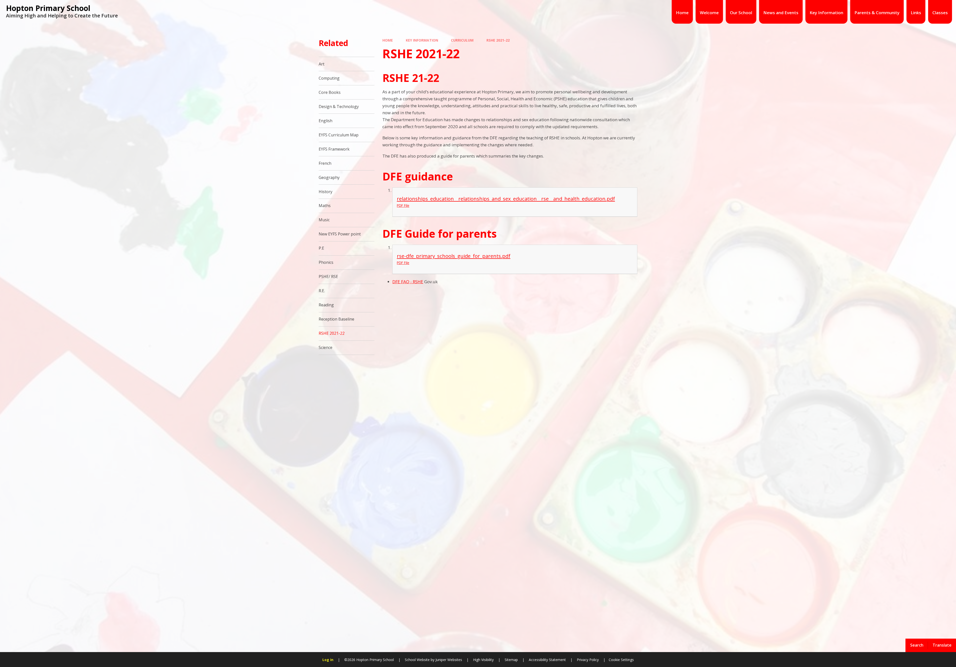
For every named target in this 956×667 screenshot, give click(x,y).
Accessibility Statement (547, 659)
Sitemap (511, 659)
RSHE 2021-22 (498, 40)
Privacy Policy (588, 659)
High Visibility (483, 659)
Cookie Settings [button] (621, 659)
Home (387, 40)
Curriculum (462, 40)
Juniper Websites (448, 659)
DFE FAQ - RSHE (407, 281)
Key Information (422, 40)
